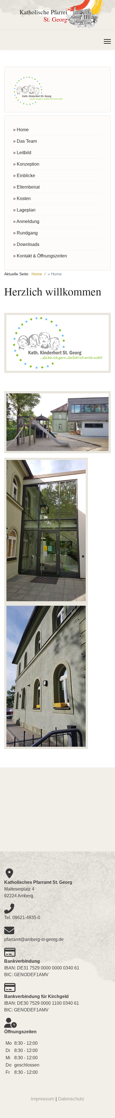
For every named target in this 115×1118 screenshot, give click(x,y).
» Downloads (26, 244)
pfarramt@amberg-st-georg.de (34, 939)
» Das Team (25, 141)
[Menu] (107, 41)
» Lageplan (24, 210)
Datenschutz (71, 1098)
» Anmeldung (26, 221)
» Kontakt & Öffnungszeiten (40, 255)
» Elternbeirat (26, 187)
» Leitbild (22, 152)
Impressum (42, 1098)
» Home (21, 129)
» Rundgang (25, 233)
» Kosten (22, 198)
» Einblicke (24, 175)
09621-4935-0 (26, 917)
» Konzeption (26, 164)
